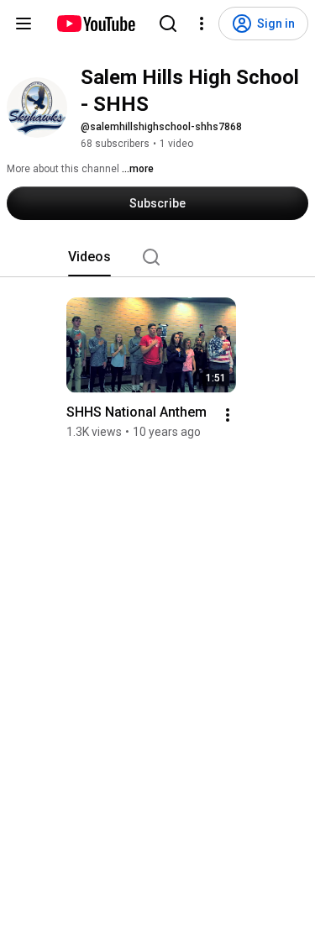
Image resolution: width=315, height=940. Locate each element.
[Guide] (23, 23)
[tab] (89, 257)
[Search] (168, 23)
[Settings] (202, 23)
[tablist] (158, 257)
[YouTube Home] (95, 23)
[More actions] (227, 415)
